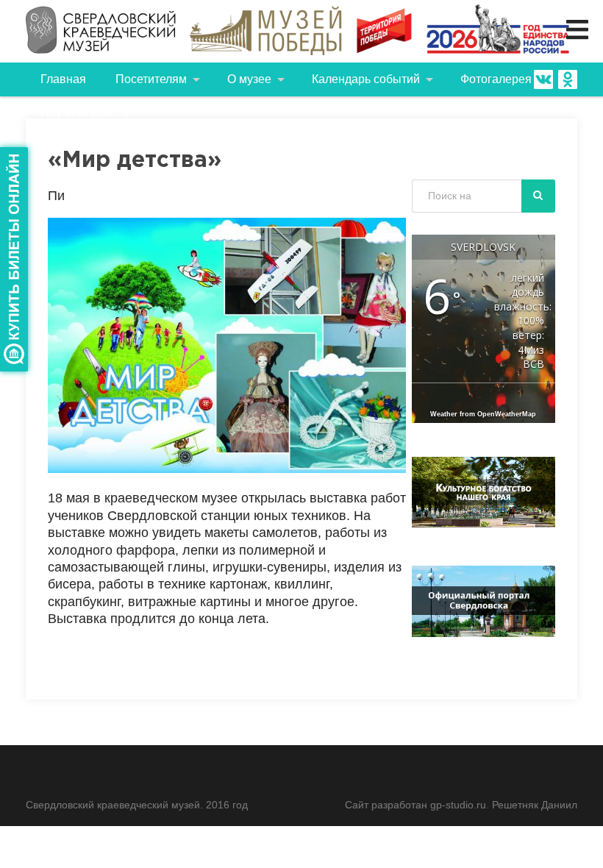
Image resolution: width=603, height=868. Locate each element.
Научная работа (84, 113)
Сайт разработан (387, 805)
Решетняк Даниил (534, 805)
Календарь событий (366, 79)
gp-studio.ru (458, 805)
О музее (249, 79)
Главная (63, 79)
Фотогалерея (496, 79)
